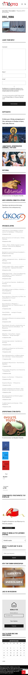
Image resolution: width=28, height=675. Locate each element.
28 (17, 655)
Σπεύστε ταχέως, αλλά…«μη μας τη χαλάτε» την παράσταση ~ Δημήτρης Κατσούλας (13, 267)
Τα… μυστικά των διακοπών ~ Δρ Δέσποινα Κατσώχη (13, 283)
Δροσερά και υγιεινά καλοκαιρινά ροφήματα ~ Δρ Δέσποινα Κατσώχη (13, 252)
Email (3, 79)
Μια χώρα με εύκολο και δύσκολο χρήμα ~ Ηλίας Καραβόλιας (12, 396)
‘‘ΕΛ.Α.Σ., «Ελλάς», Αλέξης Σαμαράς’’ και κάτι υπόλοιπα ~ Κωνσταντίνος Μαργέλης (13, 245)
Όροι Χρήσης (14, 621)
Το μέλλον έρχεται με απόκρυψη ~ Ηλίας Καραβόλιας (12, 403)
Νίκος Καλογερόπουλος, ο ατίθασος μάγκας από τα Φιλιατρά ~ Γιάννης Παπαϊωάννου (13, 356)
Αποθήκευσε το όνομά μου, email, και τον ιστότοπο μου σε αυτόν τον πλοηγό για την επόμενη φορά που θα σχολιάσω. (12, 90)
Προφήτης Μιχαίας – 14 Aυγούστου (11, 383)
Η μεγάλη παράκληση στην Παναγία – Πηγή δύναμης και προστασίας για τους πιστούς (13, 389)
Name (3, 72)
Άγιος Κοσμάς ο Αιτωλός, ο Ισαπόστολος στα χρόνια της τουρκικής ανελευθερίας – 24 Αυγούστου (13, 327)
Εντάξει (2, 674)
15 (20, 650)
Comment (4, 47)
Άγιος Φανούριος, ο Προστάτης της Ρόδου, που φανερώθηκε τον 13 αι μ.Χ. (14, 297)
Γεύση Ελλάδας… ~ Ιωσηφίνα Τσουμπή (11, 312)
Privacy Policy (9, 97)
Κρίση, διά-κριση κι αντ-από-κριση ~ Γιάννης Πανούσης (13, 238)
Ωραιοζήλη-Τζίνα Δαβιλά (8, 10)
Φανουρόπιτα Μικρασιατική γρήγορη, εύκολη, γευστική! (13, 319)
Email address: (14, 613)
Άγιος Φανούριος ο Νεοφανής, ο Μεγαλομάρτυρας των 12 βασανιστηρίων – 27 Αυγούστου (13, 305)
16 (24, 650)
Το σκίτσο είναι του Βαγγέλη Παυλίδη (12, 195)
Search (14, 557)
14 (17, 650)
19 (10, 653)
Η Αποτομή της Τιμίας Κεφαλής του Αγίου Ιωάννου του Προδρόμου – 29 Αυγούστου (12, 231)
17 (4, 653)
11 (7, 650)
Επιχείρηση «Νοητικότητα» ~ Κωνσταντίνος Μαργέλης (13, 363)
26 (10, 655)
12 (10, 650)
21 (17, 653)
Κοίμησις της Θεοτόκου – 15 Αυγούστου (12, 377)
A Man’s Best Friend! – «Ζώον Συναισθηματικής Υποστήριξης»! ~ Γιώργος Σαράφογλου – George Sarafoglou (14, 275)
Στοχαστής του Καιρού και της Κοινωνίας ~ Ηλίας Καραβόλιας (13, 349)
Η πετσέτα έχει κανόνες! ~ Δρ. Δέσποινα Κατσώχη (12, 341)
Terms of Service (19, 97)
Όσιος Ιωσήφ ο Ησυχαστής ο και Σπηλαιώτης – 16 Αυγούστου (13, 370)
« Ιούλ (3, 661)
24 (4, 655)
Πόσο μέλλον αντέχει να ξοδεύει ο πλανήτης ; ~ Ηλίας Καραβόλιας (14, 290)
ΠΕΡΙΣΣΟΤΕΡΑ (8, 528)
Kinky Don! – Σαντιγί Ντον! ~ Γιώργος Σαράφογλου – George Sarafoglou (11, 334)
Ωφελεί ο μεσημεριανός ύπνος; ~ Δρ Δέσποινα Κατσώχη (14, 260)
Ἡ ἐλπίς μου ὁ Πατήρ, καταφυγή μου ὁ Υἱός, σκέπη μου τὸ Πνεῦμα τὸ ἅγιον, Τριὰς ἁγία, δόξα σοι (13, 121)
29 (20, 655)
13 (14, 650)
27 (14, 655)
